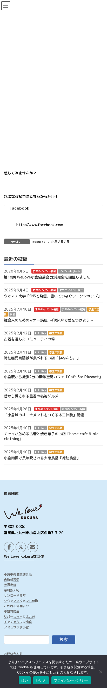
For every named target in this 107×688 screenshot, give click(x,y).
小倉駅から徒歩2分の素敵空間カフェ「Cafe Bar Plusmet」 (53, 377)
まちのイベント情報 (44, 271)
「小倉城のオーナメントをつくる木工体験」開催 (44, 414)
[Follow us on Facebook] (9, 547)
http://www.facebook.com (39, 224)
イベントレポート (69, 271)
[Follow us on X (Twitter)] (21, 547)
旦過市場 (10, 585)
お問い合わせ (13, 653)
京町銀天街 (11, 590)
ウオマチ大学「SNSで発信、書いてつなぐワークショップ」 (52, 295)
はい (24, 680)
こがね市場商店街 (16, 606)
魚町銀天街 (11, 579)
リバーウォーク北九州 (19, 616)
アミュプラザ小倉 (16, 627)
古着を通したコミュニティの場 (29, 338)
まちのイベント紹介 (71, 290)
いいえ (41, 680)
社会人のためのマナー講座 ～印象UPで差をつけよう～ (48, 320)
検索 (63, 639)
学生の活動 (55, 333)
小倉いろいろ (60, 241)
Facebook (19, 208)
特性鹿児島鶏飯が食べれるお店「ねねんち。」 (42, 357)
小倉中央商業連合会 (18, 574)
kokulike (38, 241)
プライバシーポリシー (71, 680)
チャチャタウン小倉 (18, 622)
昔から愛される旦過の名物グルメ (31, 395)
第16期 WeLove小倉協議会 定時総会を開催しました (47, 277)
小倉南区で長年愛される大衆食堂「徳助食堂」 (42, 457)
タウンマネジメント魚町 (21, 600)
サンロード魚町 (15, 595)
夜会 (12, 314)
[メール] (33, 547)
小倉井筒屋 (11, 611)
